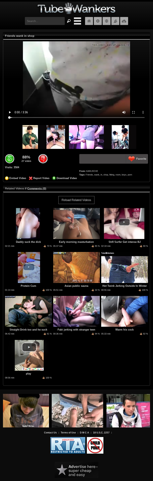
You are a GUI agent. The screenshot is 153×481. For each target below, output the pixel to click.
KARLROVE (92, 171)
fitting (111, 174)
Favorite (141, 158)
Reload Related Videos (76, 200)
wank (96, 174)
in (101, 174)
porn (130, 174)
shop (105, 174)
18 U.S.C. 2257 (101, 432)
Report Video (41, 178)
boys (124, 174)
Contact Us (50, 432)
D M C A (84, 432)
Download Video (67, 178)
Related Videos (14, 188)
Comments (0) (36, 188)
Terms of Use (68, 432)
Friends (89, 174)
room (118, 174)
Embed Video (17, 178)
